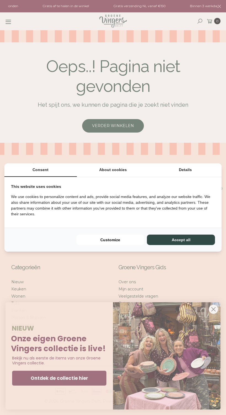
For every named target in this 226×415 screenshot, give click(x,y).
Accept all (181, 240)
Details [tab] (185, 169)
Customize (110, 240)
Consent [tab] (41, 169)
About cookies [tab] (113, 169)
